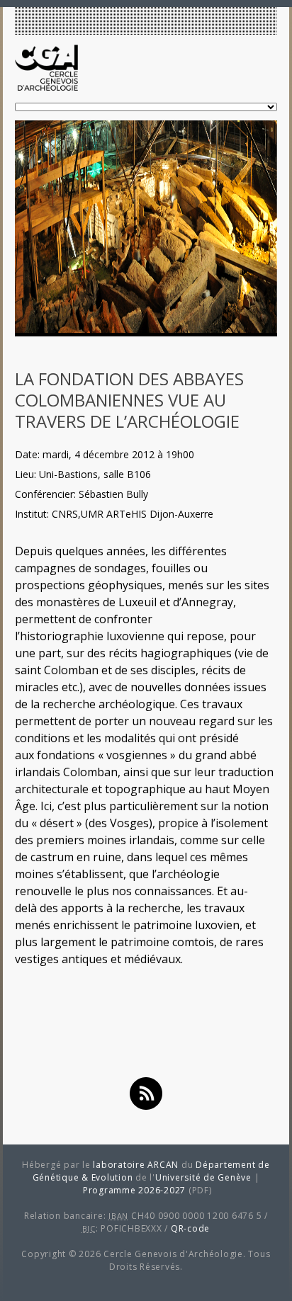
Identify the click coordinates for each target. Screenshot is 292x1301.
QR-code (190, 1228)
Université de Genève (203, 1177)
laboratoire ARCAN (136, 1165)
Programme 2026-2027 (134, 1190)
